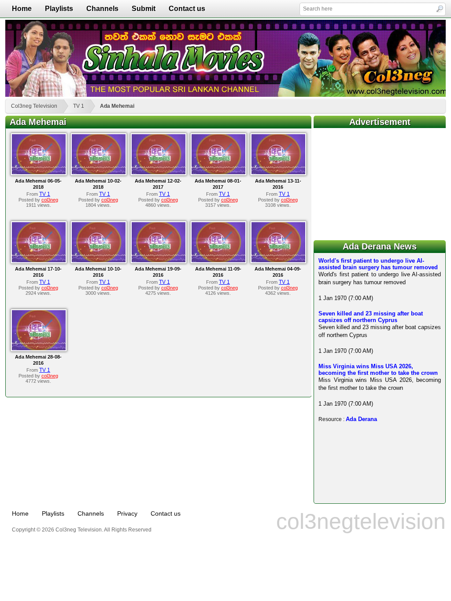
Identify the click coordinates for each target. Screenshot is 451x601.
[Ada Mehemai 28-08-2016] (39, 348)
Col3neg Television (34, 106)
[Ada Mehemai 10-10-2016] (99, 260)
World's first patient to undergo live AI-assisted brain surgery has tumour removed (378, 264)
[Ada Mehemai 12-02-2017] (158, 172)
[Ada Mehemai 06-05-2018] (39, 172)
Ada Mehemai (117, 106)
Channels (102, 8)
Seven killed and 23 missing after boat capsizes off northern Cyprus (370, 316)
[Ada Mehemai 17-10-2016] (39, 260)
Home (22, 8)
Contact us (187, 8)
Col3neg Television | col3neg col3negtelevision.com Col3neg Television (225, 58)
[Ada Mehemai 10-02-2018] (99, 172)
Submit (143, 8)
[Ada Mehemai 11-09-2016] (218, 260)
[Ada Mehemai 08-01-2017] (218, 172)
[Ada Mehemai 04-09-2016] (278, 260)
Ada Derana (361, 419)
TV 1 (78, 106)
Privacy (127, 513)
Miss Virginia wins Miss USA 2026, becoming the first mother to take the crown (378, 369)
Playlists (59, 8)
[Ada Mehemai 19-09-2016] (158, 260)
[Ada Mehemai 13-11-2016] (278, 172)
